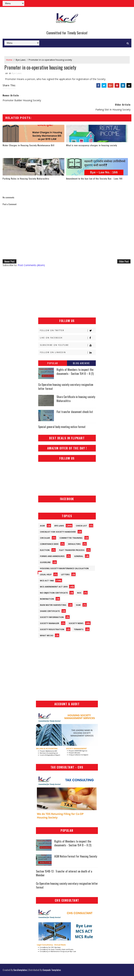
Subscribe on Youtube (54, 345)
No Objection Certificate (54, 592)
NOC (79, 592)
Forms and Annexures (52, 556)
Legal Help (45, 574)
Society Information (52, 617)
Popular (52, 363)
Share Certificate (50, 611)
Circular (45, 538)
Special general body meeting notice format (61, 427)
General (78, 556)
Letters (65, 574)
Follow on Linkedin (53, 352)
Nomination (47, 599)
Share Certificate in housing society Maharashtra (76, 399)
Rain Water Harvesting (53, 605)
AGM (42, 525)
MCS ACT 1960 (47, 580)
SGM (78, 605)
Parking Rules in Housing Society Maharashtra (26, 178)
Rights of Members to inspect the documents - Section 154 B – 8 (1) (75, 372)
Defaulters (74, 544)
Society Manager (49, 623)
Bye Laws (21, 59)
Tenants (78, 629)
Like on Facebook (51, 337)
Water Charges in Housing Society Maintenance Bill (28, 145)
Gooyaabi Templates (52, 970)
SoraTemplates (20, 970)
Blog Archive (81, 363)
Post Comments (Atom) (31, 265)
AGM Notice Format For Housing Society (75, 856)
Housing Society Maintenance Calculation (64, 568)
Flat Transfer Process (71, 550)
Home (9, 59)
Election (45, 550)
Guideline (45, 562)
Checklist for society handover (58, 531)
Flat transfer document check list (75, 412)
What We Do (46, 635)
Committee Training (71, 538)
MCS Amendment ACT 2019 (53, 586)
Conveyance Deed (49, 544)
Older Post (124, 261)
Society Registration (52, 629)
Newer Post (9, 261)
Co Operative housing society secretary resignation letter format (65, 386)
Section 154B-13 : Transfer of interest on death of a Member (64, 873)
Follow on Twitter (52, 330)
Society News (76, 623)
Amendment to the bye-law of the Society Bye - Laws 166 (94, 178)
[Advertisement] (67, 292)
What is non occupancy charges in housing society (91, 145)
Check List (81, 525)
